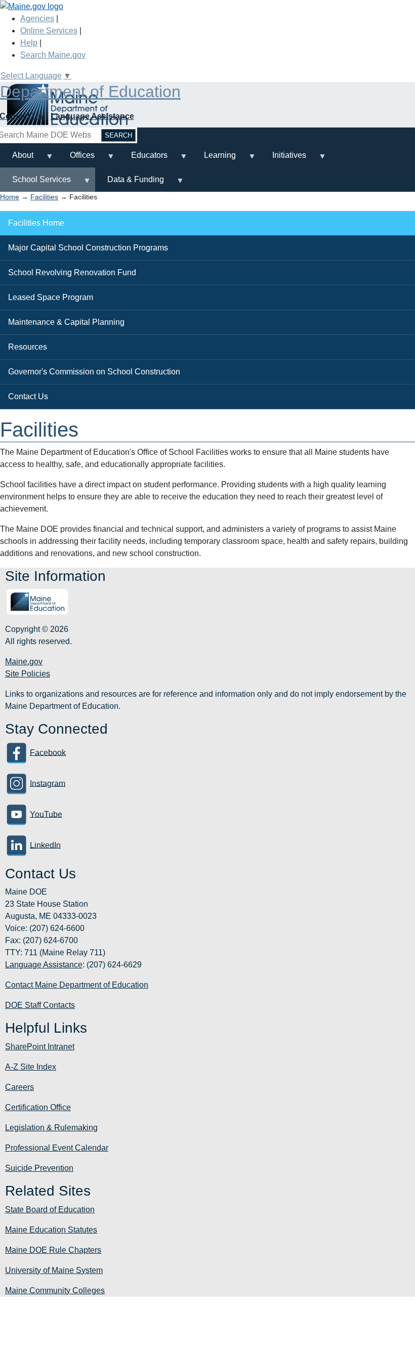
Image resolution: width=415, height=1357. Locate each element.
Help (28, 42)
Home (9, 197)
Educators (143, 159)
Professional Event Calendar (56, 1147)
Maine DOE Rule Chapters (53, 1250)
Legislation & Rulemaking (51, 1127)
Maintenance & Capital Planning (66, 322)
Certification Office (38, 1107)
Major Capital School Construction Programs (88, 247)
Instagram (47, 783)
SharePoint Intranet (39, 1046)
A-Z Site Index (30, 1067)
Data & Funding (129, 183)
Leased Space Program (50, 297)
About (16, 159)
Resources (27, 347)
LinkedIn (45, 844)
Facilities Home (36, 223)
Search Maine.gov (53, 55)
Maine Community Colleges (55, 1290)
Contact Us (28, 396)
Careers (19, 1087)
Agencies (37, 18)
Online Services (48, 30)
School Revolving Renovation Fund (72, 272)
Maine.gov (24, 661)
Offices (76, 159)
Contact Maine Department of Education (76, 985)
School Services (35, 183)
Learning (214, 159)
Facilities (44, 197)
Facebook (48, 752)
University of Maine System (54, 1270)
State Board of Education (50, 1209)
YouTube (46, 814)
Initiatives (283, 159)
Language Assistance (92, 116)
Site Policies (27, 673)
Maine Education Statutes (51, 1229)
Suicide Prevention (39, 1168)
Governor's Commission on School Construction (94, 371)
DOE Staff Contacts (40, 1005)
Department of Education (90, 91)
